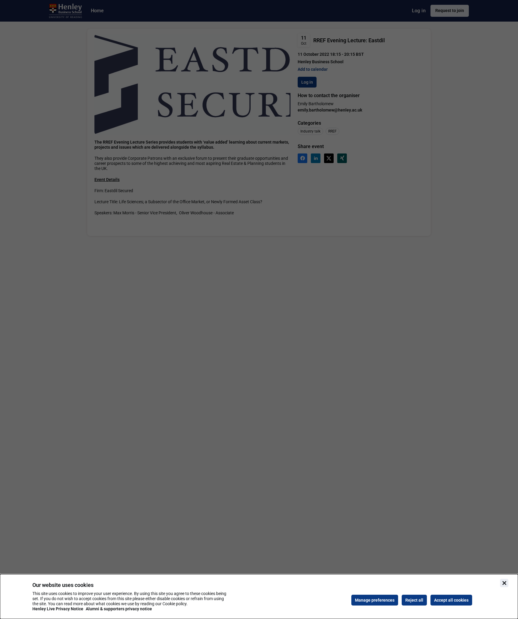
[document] (259, 596)
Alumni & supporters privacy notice (119, 608)
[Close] (504, 583)
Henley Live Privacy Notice (57, 608)
